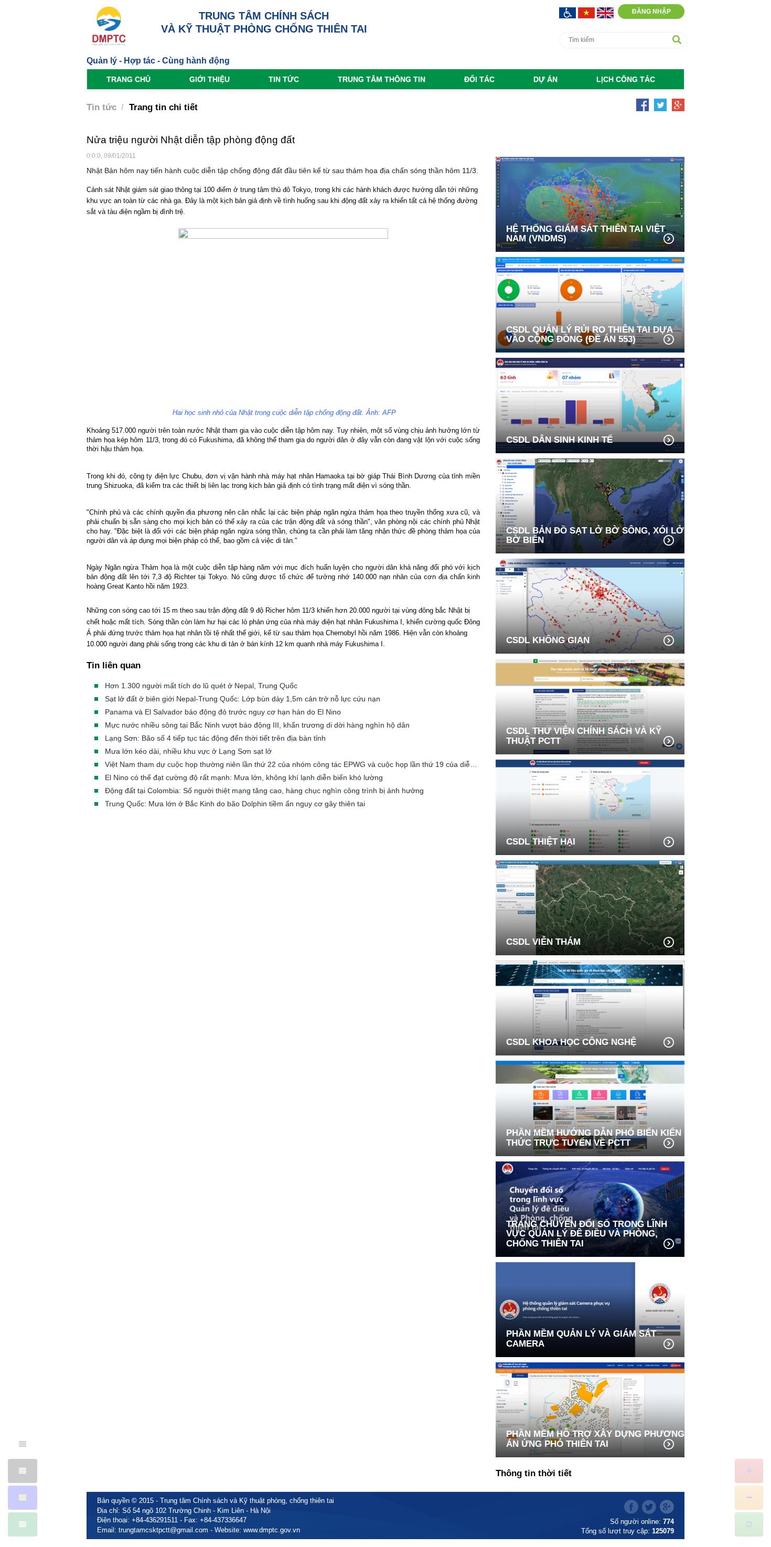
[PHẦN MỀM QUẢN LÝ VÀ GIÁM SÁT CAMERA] (590, 1308)
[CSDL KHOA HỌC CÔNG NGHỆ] (590, 1006)
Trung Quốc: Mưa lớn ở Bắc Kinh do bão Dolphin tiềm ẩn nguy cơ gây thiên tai (235, 803)
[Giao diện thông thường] (22, 1524)
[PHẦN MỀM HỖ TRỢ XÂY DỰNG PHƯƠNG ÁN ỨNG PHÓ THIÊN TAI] (590, 1408)
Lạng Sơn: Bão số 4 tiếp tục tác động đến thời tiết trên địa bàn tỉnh (215, 738)
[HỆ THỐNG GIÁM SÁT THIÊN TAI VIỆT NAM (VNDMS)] (590, 203)
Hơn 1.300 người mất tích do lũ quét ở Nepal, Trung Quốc (201, 685)
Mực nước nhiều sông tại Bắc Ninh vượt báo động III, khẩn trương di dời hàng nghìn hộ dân (257, 725)
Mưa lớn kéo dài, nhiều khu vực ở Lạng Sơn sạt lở (188, 751)
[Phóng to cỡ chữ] (749, 1471)
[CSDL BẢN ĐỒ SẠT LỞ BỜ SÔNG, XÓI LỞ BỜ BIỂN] (590, 504)
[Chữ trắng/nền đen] (22, 1471)
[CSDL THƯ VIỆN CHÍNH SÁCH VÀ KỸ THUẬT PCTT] (590, 705)
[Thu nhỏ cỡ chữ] (749, 1498)
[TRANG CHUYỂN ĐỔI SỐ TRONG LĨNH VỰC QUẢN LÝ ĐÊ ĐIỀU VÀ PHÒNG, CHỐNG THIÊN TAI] (590, 1208)
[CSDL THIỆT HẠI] (590, 806)
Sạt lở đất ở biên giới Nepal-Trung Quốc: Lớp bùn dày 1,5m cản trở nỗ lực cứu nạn (242, 699)
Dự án (545, 79)
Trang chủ (128, 79)
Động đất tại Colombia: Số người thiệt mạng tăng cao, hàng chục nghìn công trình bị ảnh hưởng (264, 790)
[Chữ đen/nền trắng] (22, 1444)
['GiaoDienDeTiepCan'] (568, 11)
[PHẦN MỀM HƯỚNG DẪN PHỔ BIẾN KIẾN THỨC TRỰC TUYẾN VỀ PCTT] (590, 1107)
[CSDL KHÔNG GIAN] (590, 605)
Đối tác (479, 79)
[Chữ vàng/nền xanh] (22, 1498)
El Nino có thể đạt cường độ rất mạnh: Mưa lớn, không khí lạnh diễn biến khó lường (244, 777)
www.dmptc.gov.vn (271, 1530)
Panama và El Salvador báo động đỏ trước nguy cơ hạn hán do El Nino (223, 712)
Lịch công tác (625, 79)
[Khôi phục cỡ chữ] (749, 1524)
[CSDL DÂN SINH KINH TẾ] (590, 404)
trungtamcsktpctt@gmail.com (163, 1530)
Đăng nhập (651, 11)
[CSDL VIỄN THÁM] (590, 906)
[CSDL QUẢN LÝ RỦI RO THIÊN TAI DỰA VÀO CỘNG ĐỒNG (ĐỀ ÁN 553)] (590, 304)
